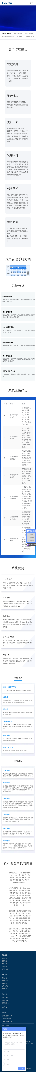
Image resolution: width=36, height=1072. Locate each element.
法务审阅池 (5, 980)
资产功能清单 (29, 33)
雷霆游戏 (4, 958)
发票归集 (4, 983)
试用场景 (4, 989)
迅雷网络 (4, 961)
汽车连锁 (4, 963)
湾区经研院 (5, 969)
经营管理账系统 (6, 1018)
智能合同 (4, 978)
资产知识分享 (30, 37)
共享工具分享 (5, 1025)
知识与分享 (5, 1000)
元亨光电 (4, 966)
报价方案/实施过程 (8, 37)
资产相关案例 (18, 33)
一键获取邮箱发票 (7, 1021)
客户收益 (19, 37)
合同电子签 (5, 986)
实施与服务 (5, 1007)
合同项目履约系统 (7, 1016)
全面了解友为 (5, 997)
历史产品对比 (5, 1003)
